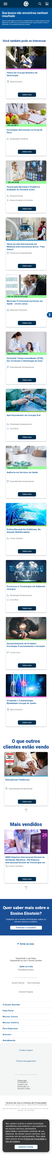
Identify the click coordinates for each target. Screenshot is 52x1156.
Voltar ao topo (27, 944)
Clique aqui (22, 1080)
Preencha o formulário (26, 927)
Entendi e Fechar (26, 1147)
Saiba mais (27, 94)
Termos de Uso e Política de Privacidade (26, 1103)
